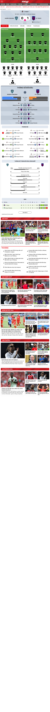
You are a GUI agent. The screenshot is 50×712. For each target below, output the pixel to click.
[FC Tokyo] (42, 164)
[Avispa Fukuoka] (7, 164)
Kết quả (7, 4)
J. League (26, 11)
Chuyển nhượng (13, 4)
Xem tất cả (25, 212)
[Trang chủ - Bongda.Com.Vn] (25, 1)
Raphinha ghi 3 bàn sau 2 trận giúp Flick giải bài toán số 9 (29, 6)
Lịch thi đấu (3, 4)
